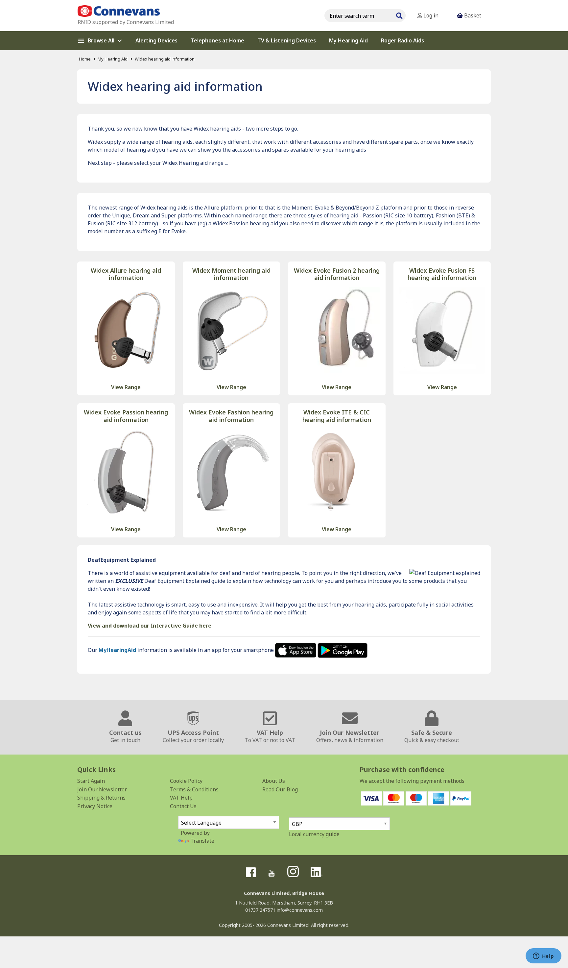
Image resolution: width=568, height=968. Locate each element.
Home (85, 59)
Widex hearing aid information (164, 59)
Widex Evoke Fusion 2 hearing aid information (337, 274)
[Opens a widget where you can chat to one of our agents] (543, 956)
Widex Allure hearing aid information (126, 274)
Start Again (91, 780)
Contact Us (183, 806)
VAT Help (181, 797)
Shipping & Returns (101, 797)
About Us (273, 780)
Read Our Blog (280, 789)
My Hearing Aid (113, 59)
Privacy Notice (94, 806)
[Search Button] (399, 14)
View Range (126, 387)
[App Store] (296, 650)
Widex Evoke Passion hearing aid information (126, 416)
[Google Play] (342, 650)
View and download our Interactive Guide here (149, 625)
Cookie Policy (186, 780)
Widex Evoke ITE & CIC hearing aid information (336, 416)
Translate (202, 840)
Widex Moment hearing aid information (231, 274)
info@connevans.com (300, 910)
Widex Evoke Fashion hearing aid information (231, 416)
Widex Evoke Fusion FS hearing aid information (442, 274)
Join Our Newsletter (102, 789)
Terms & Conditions (194, 789)
